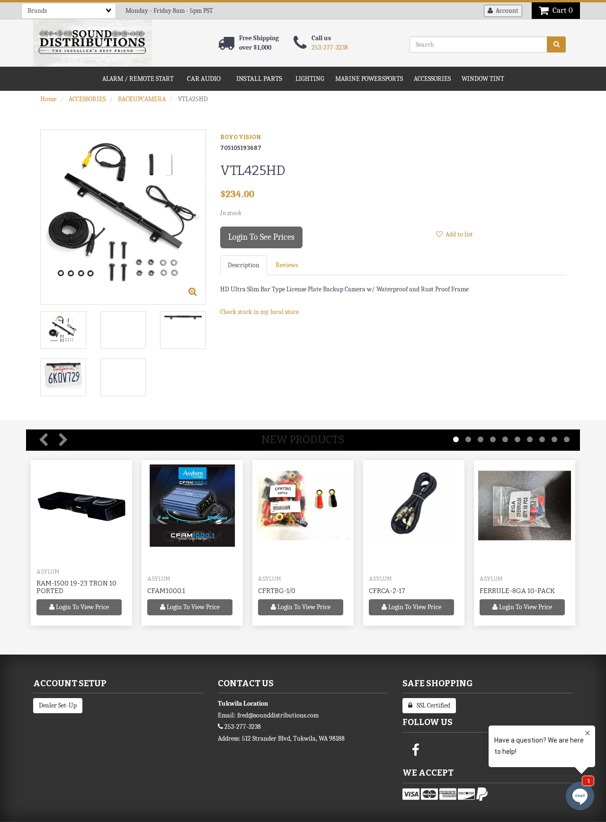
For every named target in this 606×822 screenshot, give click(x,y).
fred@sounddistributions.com (278, 715)
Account (505, 11)
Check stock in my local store (259, 312)
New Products (303, 439)
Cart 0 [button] (561, 10)
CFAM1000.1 (166, 591)
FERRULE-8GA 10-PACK (517, 591)
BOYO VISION (240, 137)
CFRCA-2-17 (387, 591)
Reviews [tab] (287, 265)
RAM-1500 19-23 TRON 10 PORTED (76, 587)
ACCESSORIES (87, 99)
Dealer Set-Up (58, 705)
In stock (230, 213)
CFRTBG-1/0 (276, 591)
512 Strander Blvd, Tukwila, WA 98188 (293, 739)
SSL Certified (431, 705)
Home (48, 99)
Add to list (458, 234)
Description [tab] (243, 265)
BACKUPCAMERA (142, 99)
